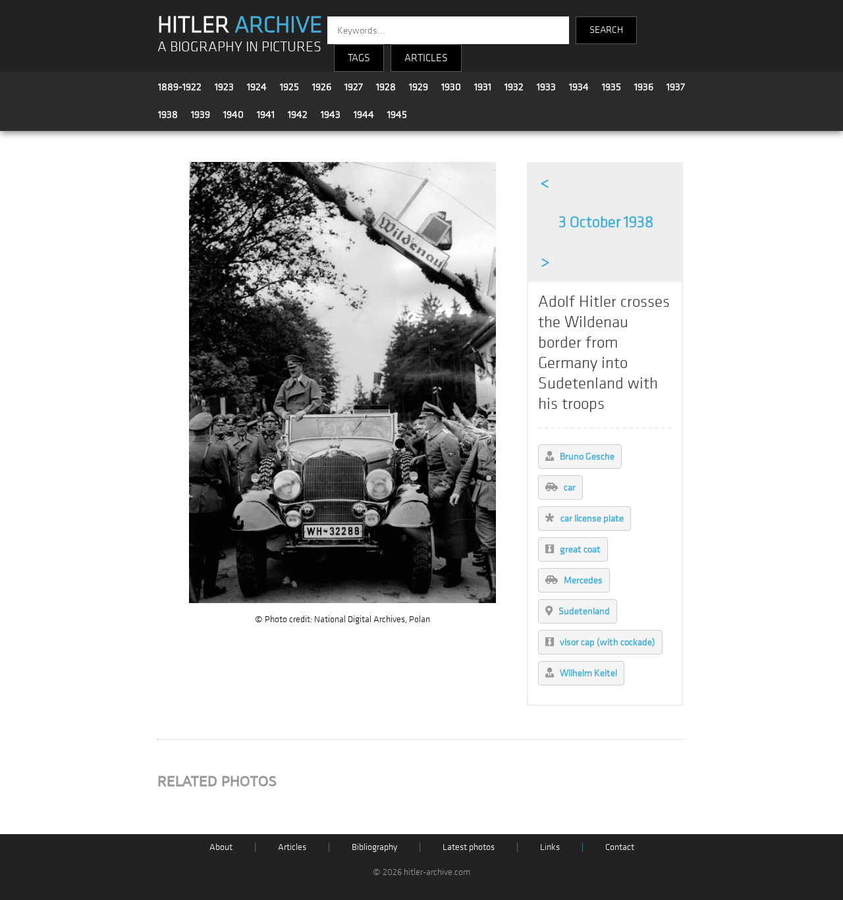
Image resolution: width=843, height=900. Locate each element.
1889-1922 (180, 86)
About (220, 847)
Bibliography (374, 847)
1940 (233, 114)
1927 (353, 86)
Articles (292, 847)
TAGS (359, 58)
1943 (330, 114)
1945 (397, 114)
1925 (289, 86)
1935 (611, 86)
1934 (579, 86)
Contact (619, 847)
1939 (200, 114)
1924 (257, 86)
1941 (266, 114)
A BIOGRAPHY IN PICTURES (239, 47)
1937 (675, 86)
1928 (386, 86)
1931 (482, 86)
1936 (643, 86)
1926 (321, 86)
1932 (514, 86)
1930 (451, 86)
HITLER (239, 25)
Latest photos (469, 847)
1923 (224, 86)
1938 (168, 114)
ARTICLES (426, 58)
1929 (418, 86)
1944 (364, 114)
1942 (298, 114)
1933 (546, 86)
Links (550, 847)
